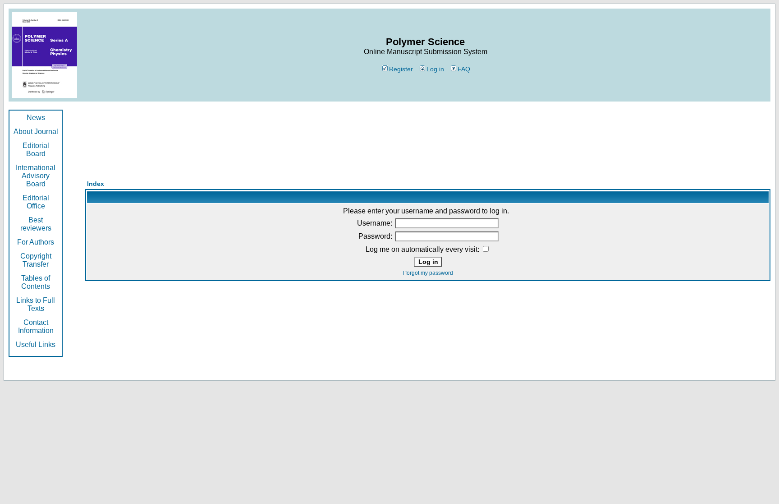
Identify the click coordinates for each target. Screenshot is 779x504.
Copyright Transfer (35, 260)
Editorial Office (36, 202)
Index (95, 183)
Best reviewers (35, 224)
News (36, 117)
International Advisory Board (35, 176)
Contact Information (36, 326)
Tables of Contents (35, 282)
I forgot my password (428, 273)
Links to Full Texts (35, 304)
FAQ (464, 69)
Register (401, 69)
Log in (435, 69)
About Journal (36, 131)
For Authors (35, 242)
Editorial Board (36, 149)
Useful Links (35, 344)
